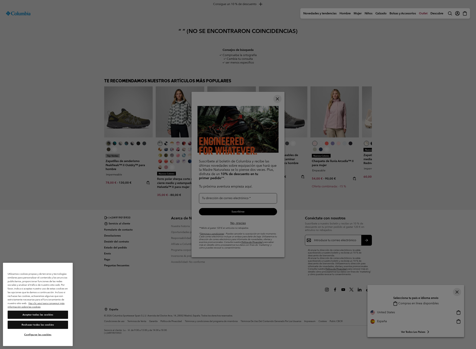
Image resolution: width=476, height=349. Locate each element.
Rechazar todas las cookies (38, 324)
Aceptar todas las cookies (37, 314)
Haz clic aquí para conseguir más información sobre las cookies (36, 305)
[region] (38, 304)
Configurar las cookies (37, 334)
